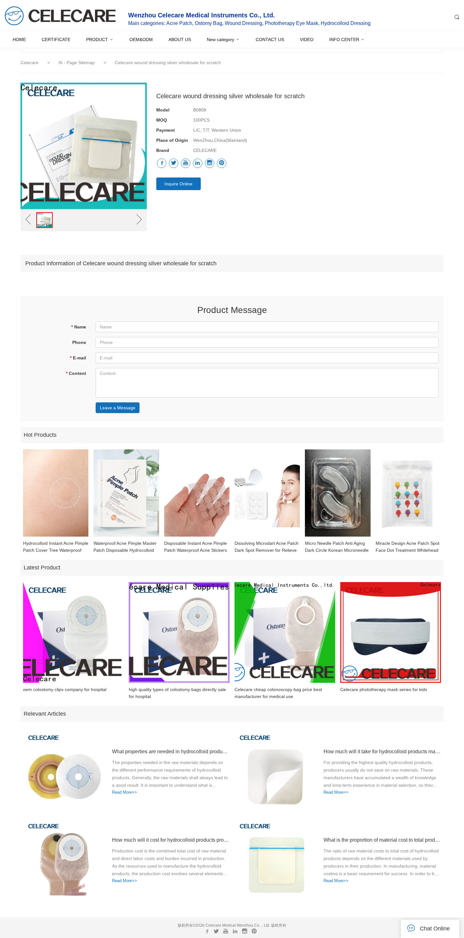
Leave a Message (117, 407)
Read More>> (124, 792)
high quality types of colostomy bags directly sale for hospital (177, 693)
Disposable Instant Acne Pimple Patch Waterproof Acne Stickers (195, 547)
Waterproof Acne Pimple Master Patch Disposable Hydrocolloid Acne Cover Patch (125, 547)
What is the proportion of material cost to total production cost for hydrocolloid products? (382, 840)
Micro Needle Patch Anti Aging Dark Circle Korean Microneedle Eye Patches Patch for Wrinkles (337, 547)
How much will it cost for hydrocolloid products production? (170, 840)
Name (78, 326)
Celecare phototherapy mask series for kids (383, 689)
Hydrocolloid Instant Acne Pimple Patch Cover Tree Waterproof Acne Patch (55, 547)
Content (76, 373)
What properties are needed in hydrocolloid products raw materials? (170, 751)
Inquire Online (178, 183)
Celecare (30, 62)
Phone (79, 342)
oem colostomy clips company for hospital (64, 689)
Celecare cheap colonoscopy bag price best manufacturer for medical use (278, 693)
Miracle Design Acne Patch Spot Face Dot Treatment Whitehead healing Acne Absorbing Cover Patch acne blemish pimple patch (407, 547)
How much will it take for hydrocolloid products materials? (382, 751)
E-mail (78, 357)
